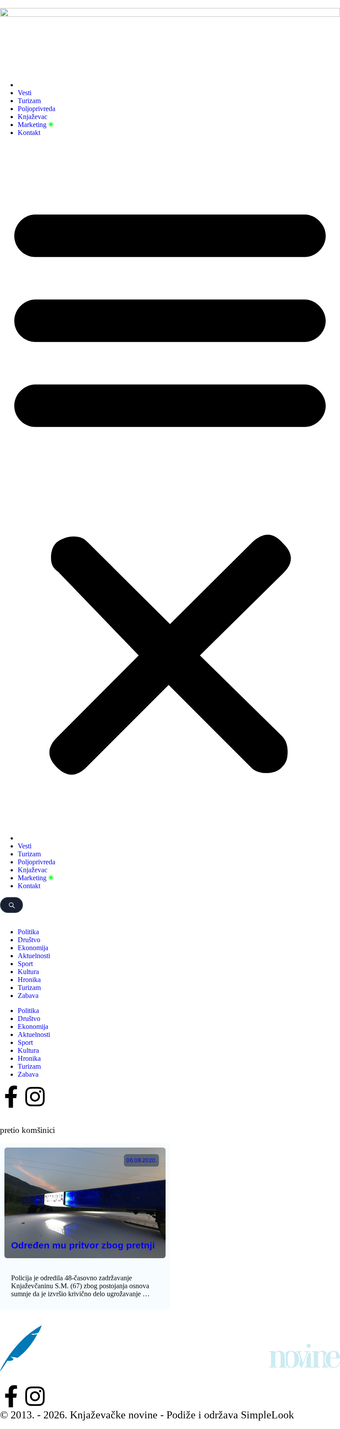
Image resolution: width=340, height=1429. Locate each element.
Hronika (29, 979)
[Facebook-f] (11, 1097)
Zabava (28, 995)
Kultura (28, 971)
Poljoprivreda (36, 108)
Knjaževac (32, 116)
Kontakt (29, 132)
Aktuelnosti (34, 955)
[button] (170, 485)
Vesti (24, 92)
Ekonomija (33, 947)
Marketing (32, 124)
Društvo (29, 940)
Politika (28, 932)
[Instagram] (35, 1097)
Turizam (29, 100)
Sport (25, 963)
